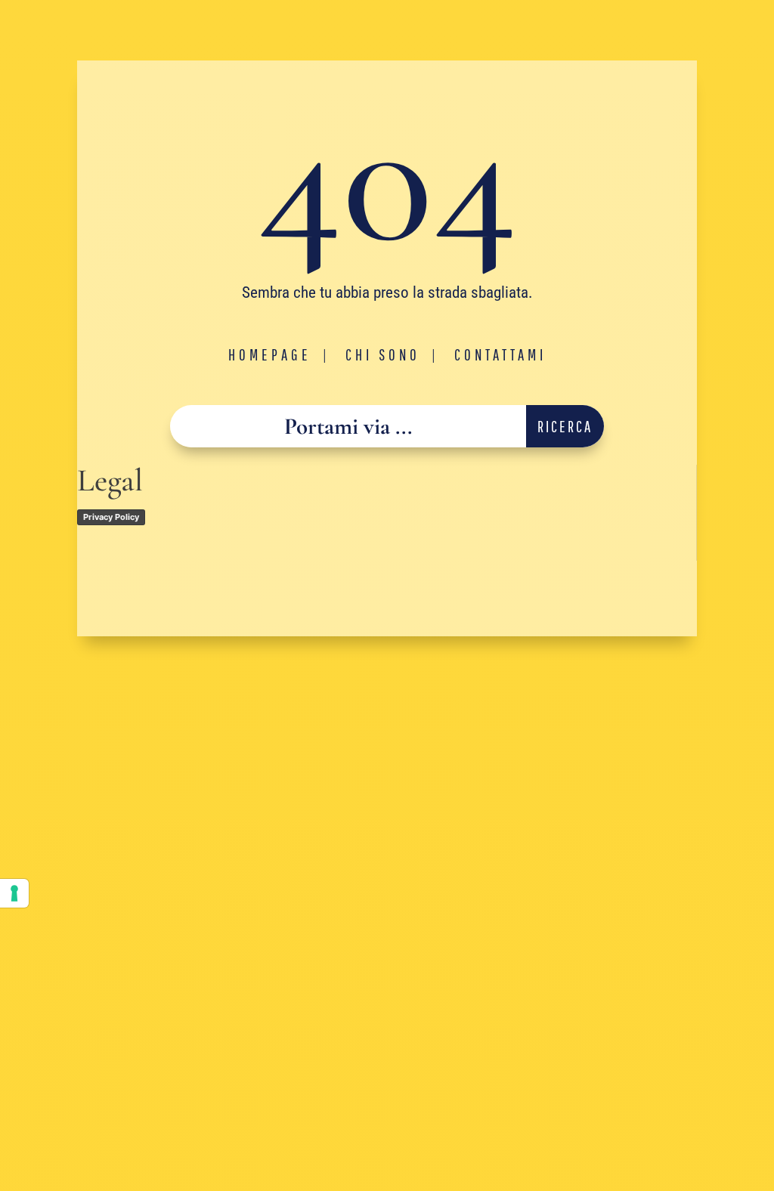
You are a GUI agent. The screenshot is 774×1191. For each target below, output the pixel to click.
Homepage (269, 354)
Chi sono (382, 354)
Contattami (500, 354)
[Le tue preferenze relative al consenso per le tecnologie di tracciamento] (14, 893)
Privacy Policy (111, 517)
